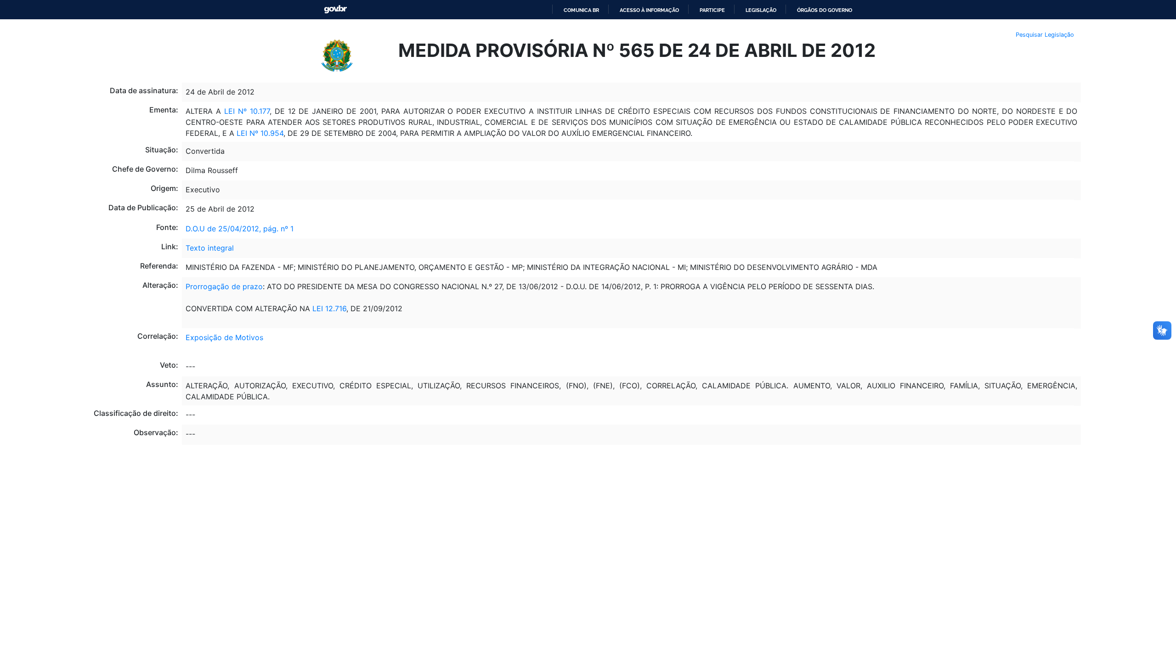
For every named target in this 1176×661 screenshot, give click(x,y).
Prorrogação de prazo (224, 286)
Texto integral (210, 247)
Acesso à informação (649, 10)
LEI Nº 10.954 (258, 133)
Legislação (761, 10)
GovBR (335, 9)
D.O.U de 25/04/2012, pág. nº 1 (240, 228)
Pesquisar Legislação (1045, 34)
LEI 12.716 (329, 308)
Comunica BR (581, 10)
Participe (712, 10)
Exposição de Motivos (224, 337)
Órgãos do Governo (824, 10)
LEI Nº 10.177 (245, 111)
